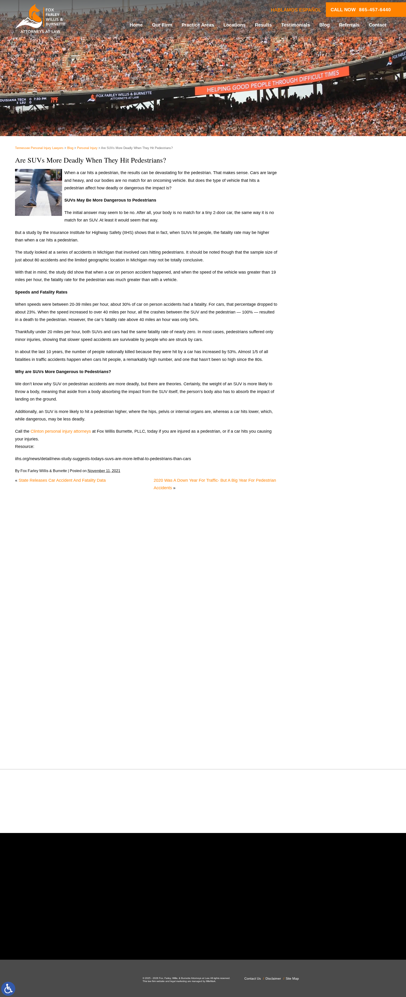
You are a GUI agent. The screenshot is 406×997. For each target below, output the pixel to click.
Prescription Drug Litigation (327, 659)
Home (136, 24)
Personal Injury (87, 148)
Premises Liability (318, 652)
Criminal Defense (318, 447)
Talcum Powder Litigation (325, 705)
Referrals (349, 24)
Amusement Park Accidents (327, 393)
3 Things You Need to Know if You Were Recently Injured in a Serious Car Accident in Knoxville (343, 220)
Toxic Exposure (316, 713)
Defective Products (319, 462)
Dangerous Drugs (318, 454)
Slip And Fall (313, 682)
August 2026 (313, 315)
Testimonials (295, 24)
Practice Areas (198, 24)
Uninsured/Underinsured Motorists (334, 735)
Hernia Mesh (314, 545)
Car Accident (314, 424)
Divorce (309, 477)
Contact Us (252, 978)
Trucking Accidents (319, 728)
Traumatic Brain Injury (322, 720)
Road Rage (312, 674)
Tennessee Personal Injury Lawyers (39, 148)
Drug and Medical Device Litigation (334, 492)
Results (263, 24)
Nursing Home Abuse (322, 606)
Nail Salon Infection (320, 591)
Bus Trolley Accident (321, 416)
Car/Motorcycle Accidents (325, 431)
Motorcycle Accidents (321, 583)
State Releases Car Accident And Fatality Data (62, 480)
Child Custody (315, 522)
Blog (324, 24)
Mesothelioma (315, 576)
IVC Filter (310, 560)
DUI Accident (314, 500)
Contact (377, 24)
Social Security (316, 690)
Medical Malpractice (320, 568)
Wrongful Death (316, 751)
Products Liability (318, 667)
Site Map (292, 978)
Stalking (309, 697)
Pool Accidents (315, 636)
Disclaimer (273, 978)
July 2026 (311, 322)
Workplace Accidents (321, 743)
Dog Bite (310, 485)
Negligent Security (319, 598)
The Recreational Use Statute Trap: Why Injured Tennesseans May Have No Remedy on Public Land (346, 194)
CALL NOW (361, 9)
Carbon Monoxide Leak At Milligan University (344, 272)
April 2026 (311, 345)
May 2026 (311, 338)
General (309, 538)
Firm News (312, 530)
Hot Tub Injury (315, 553)
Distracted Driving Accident (327, 469)
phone (101, 939)
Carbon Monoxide (318, 439)
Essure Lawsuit (316, 507)
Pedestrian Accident (320, 621)
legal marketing (178, 981)
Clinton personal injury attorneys (61, 431)
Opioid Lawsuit (315, 614)
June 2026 (311, 330)
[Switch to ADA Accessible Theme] (8, 989)
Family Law (312, 515)
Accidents (311, 386)
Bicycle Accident (317, 401)
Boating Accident (317, 409)
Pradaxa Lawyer (317, 644)
